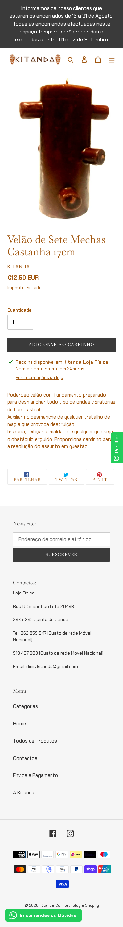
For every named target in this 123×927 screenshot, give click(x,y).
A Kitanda (23, 792)
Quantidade (19, 310)
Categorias (25, 706)
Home (19, 724)
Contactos (25, 758)
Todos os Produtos (35, 741)
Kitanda (47, 905)
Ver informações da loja (39, 377)
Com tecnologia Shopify (77, 905)
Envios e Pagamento (35, 775)
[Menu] (112, 60)
